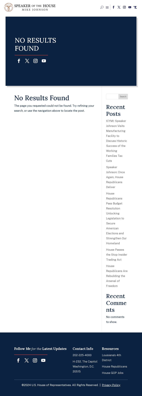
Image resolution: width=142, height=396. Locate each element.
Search (123, 97)
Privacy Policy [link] (111, 385)
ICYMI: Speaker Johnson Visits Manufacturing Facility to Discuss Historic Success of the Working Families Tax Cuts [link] (116, 140)
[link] (29, 7)
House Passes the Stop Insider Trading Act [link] (116, 254)
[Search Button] (101, 7)
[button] (107, 7)
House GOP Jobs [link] (112, 373)
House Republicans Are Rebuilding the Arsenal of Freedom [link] (117, 276)
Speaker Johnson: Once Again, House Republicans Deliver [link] (115, 177)
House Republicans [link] (114, 366)
